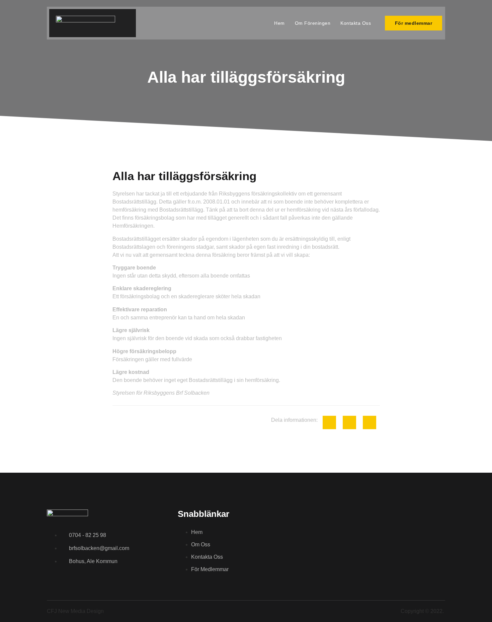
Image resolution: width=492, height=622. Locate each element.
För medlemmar (413, 23)
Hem (279, 23)
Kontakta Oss (355, 23)
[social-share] (329, 422)
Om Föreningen (313, 23)
